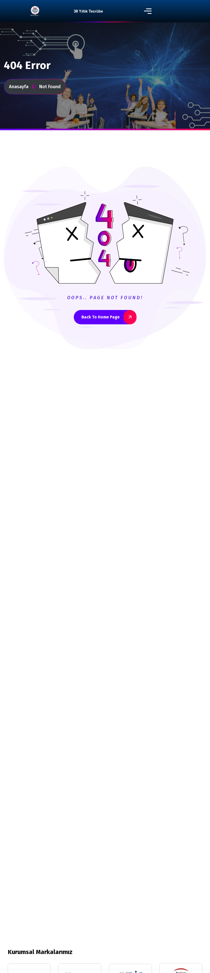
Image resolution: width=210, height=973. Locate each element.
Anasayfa (18, 86)
